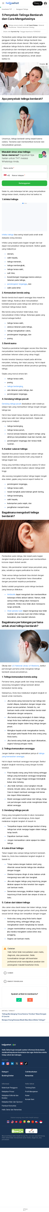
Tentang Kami (30, 1088)
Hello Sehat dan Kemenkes (12, 1110)
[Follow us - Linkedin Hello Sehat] (12, 1063)
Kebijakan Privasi (8, 1091)
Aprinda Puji (15, 31)
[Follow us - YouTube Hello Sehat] (21, 1063)
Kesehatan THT (7, 9)
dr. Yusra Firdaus (32, 25)
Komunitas (29, 1076)
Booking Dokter (8, 1076)
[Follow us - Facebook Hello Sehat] (3, 1063)
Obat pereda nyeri (14, 611)
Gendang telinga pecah (11, 404)
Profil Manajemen (31, 1091)
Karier (27, 1095)
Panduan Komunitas (9, 1106)
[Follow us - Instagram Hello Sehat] (7, 1063)
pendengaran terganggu (17, 284)
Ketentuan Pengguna (9, 1088)
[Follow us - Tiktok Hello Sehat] (26, 1063)
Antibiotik (11, 594)
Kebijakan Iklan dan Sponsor (12, 1102)
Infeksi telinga (7, 234)
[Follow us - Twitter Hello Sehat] (16, 1063)
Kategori (5, 1072)
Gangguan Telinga (22, 9)
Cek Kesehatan (31, 1072)
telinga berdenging (15, 386)
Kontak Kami (29, 1099)
